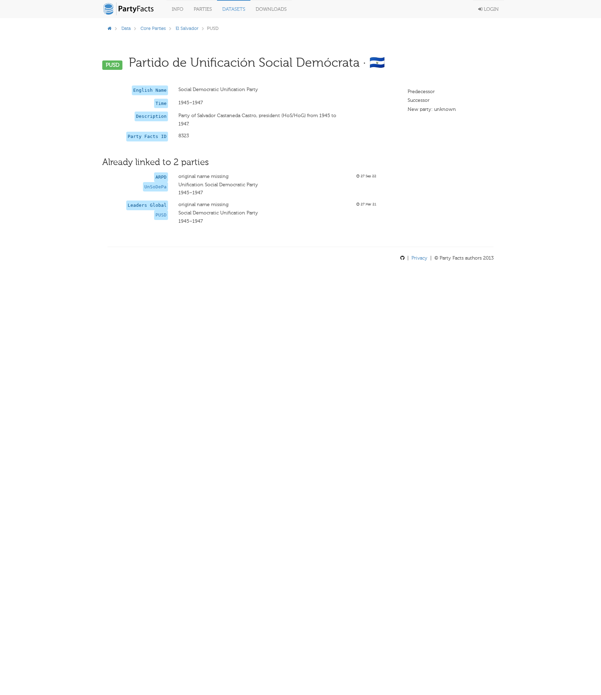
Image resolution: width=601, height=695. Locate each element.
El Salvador (187, 28)
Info (177, 9)
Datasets (233, 9)
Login (490, 9)
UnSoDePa (155, 186)
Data (126, 28)
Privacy (419, 258)
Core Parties (153, 28)
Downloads (271, 9)
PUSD (161, 215)
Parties (203, 9)
